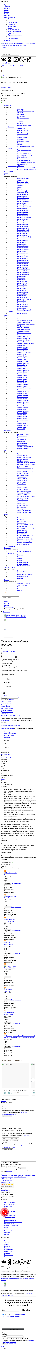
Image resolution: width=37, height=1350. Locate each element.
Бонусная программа (14, 31)
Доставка (7, 6)
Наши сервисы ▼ (9, 17)
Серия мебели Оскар (7, 758)
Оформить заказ (6, 87)
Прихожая (7, 548)
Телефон (4, 1109)
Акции (6, 10)
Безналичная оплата (7, 708)
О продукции (8, 1249)
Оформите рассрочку (7, 728)
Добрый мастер (5, 754)
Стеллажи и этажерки (11, 1225)
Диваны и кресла (9, 567)
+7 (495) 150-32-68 (17, 65)
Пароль (4, 1336)
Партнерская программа (11, 1257)
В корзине (11, 699)
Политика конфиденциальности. (14, 1113)
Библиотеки (8, 1206)
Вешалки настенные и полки (13, 1222)
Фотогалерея (8, 1244)
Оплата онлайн (5, 706)
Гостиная (7, 175)
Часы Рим (7, 991)
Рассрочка (6, 612)
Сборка (10, 28)
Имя (3, 1107)
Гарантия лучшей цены (15, 35)
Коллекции (7, 105)
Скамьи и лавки (9, 1223)
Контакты (7, 40)
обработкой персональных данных (13, 1315)
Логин (4, 1334)
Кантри (3, 779)
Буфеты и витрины (10, 1204)
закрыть (3, 1101)
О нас (6, 13)
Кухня (6, 514)
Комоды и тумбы (9, 1211)
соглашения (9, 1171)
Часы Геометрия (9, 898)
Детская (6, 450)
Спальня (7, 315)
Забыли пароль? (12, 1343)
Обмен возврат (12, 24)
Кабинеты (7, 430)
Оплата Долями (13, 22)
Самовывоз (4, 713)
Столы (6, 1229)
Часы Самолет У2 (9, 875)
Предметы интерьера (10, 1220)
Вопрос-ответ (12, 26)
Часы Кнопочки (9, 921)
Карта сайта (8, 1251)
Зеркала (6, 1208)
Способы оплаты (6, 703)
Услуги (6, 1242)
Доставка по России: (7, 712)
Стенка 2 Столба (9, 968)
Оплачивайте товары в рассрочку (11, 725)
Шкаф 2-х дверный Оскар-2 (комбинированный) (19, 1037)
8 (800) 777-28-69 (6, 65)
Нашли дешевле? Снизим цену (10, 715)
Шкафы (6, 1234)
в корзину (7, 883)
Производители (9, 5)
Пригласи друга (13, 38)
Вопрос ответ (8, 1255)
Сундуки (7, 1232)
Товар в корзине (16, 883)
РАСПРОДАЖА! (9, 171)
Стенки (6, 1227)
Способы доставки (6, 710)
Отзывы (6, 12)
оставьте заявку (5, 720)
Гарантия (7, 8)
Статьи (6, 1248)
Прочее (6, 580)
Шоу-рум (7, 15)
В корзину (4, 699)
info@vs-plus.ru (5, 1190)
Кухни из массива (9, 1215)
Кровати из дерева (10, 1210)
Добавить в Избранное (11, 659)
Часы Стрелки (8, 944)
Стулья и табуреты (10, 1231)
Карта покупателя (13, 29)
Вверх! (3, 1346)
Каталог (3, 47)
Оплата (10, 21)
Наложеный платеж (14, 37)
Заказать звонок (5, 63)
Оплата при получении (8, 705)
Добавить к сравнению (9, 657)
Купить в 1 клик (6, 701)
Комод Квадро (8, 1014)
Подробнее (26, 1135)
